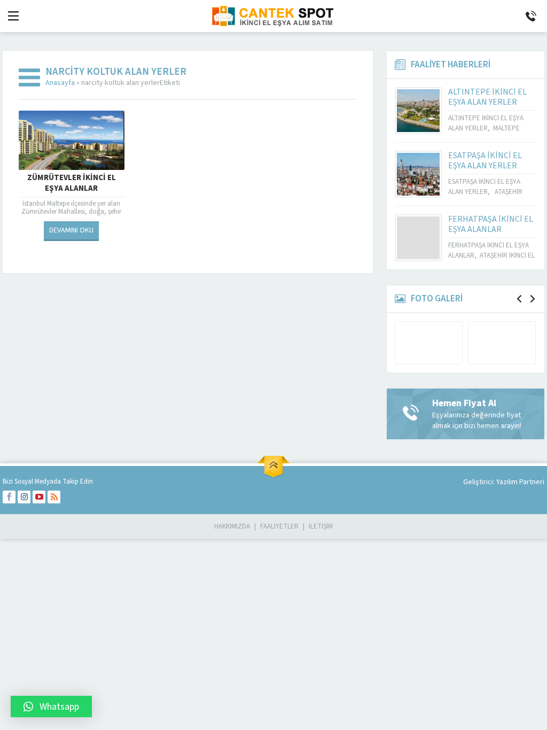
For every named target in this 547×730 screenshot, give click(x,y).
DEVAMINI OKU (71, 230)
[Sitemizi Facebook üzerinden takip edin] (9, 497)
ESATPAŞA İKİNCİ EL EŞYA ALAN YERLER (485, 161)
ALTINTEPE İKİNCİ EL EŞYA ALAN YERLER (487, 97)
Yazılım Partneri (520, 482)
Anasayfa (60, 82)
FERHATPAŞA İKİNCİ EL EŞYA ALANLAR (490, 224)
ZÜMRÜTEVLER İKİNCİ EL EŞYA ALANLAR (71, 183)
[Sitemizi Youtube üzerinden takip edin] (39, 497)
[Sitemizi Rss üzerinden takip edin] (54, 497)
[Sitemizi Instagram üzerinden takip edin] (24, 497)
